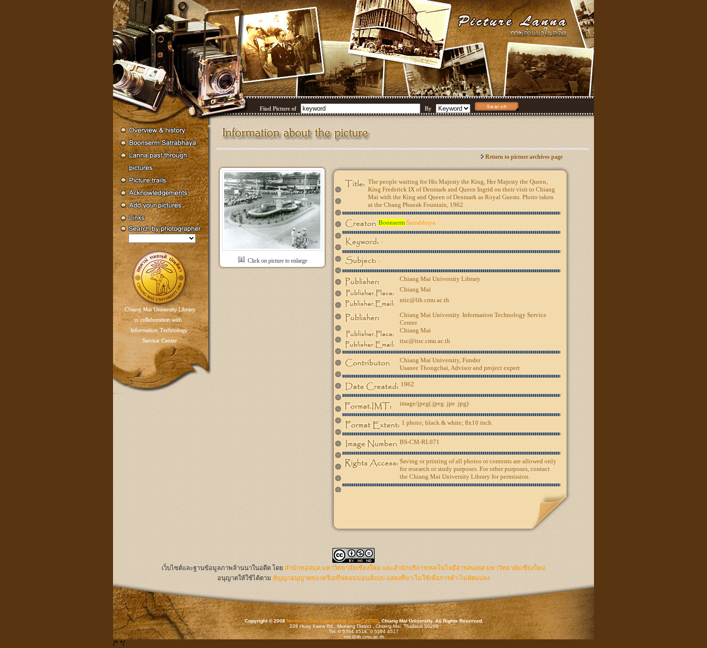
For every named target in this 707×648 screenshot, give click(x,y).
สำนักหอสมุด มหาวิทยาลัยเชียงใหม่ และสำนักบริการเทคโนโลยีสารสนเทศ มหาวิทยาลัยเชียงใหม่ (415, 568)
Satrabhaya (407, 222)
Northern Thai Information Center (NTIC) (333, 620)
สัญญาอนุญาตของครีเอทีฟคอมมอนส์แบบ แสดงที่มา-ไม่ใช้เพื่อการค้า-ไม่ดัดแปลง (381, 578)
